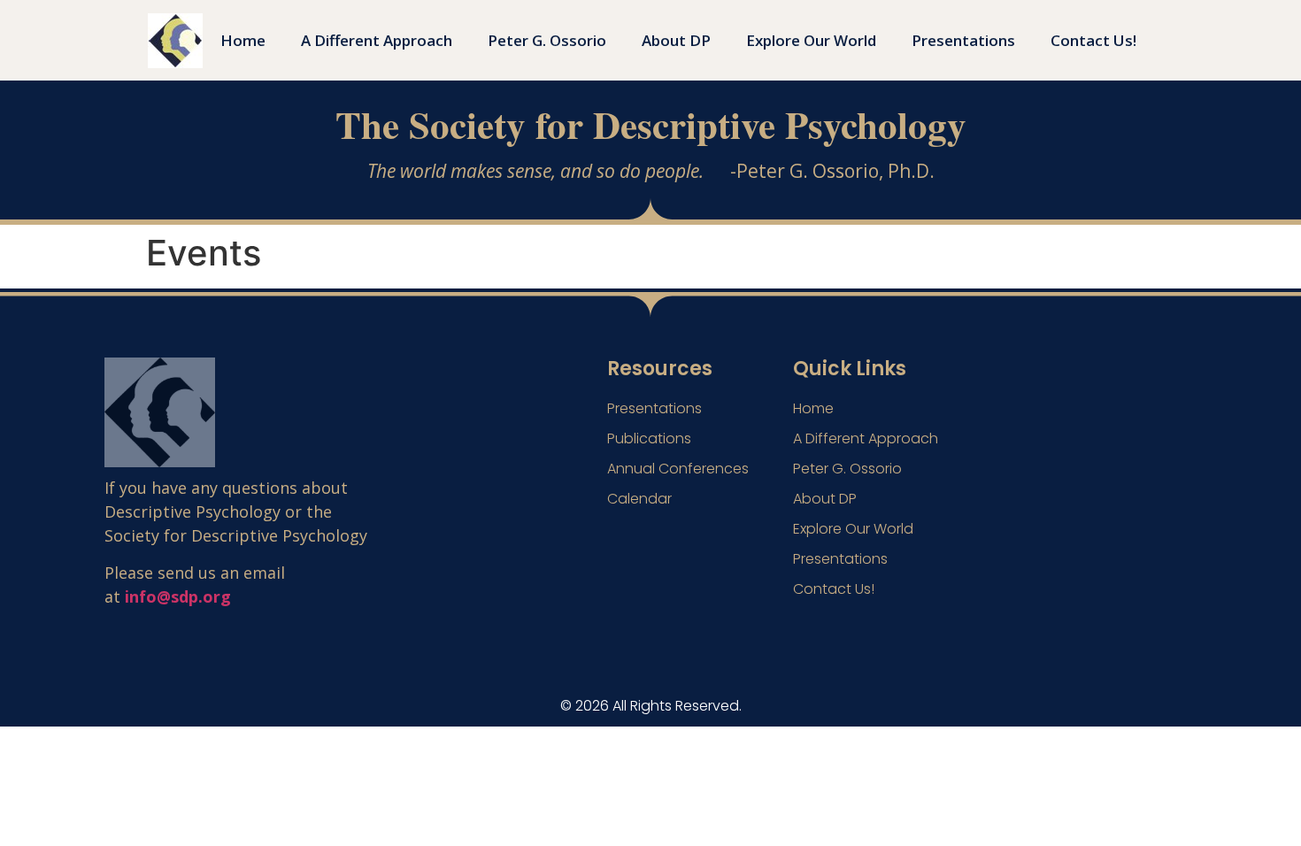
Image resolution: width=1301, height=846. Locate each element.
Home (243, 40)
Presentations (963, 40)
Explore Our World (811, 40)
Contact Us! (1093, 40)
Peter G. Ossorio (547, 40)
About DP (676, 40)
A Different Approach (376, 40)
